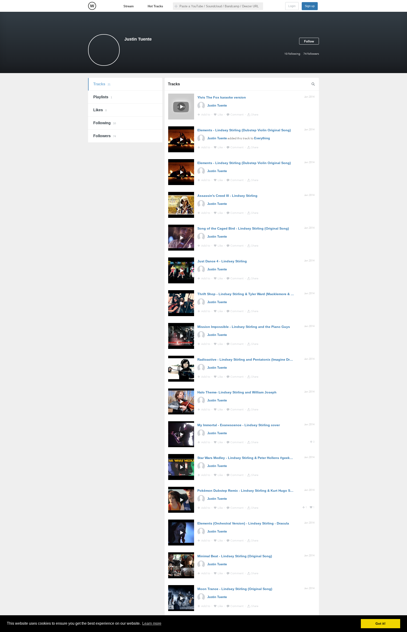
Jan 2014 (309, 97)
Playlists (102, 97)
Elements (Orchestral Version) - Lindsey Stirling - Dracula (243, 523)
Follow (309, 41)
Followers (104, 136)
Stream (128, 6)
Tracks (101, 84)
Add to (206, 114)
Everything (262, 138)
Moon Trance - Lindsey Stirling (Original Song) (234, 589)
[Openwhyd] (92, 6)
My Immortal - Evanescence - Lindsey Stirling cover (238, 425)
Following (104, 123)
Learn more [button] (151, 623)
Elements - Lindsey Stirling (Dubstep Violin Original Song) (244, 130)
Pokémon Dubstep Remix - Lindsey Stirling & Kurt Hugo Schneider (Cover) (257, 490)
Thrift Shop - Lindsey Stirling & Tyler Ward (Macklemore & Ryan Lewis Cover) (259, 294)
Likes (100, 110)
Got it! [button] (380, 623)
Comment (237, 114)
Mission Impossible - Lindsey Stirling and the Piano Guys (243, 327)
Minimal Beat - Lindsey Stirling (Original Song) (234, 556)
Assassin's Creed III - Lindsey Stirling (227, 196)
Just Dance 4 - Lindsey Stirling (222, 261)
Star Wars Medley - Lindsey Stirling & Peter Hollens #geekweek (247, 458)
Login (292, 6)
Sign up (310, 6)
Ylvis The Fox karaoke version (221, 97)
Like (221, 114)
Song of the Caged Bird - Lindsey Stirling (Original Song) (243, 228)
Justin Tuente (217, 105)
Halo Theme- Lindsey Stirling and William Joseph (237, 392)
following (292, 54)
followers (311, 54)
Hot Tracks (155, 6)
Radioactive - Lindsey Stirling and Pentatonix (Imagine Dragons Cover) (254, 359)
